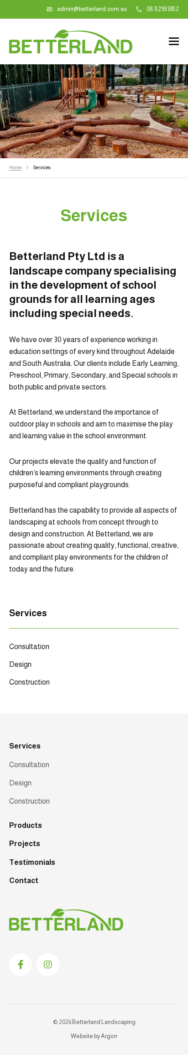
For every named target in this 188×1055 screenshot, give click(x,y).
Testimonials (32, 862)
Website (82, 1036)
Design (20, 664)
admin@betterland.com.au (92, 8)
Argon (109, 1036)
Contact (23, 880)
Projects (24, 843)
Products (25, 825)
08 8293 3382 (162, 8)
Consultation (29, 646)
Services (25, 746)
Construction (29, 682)
